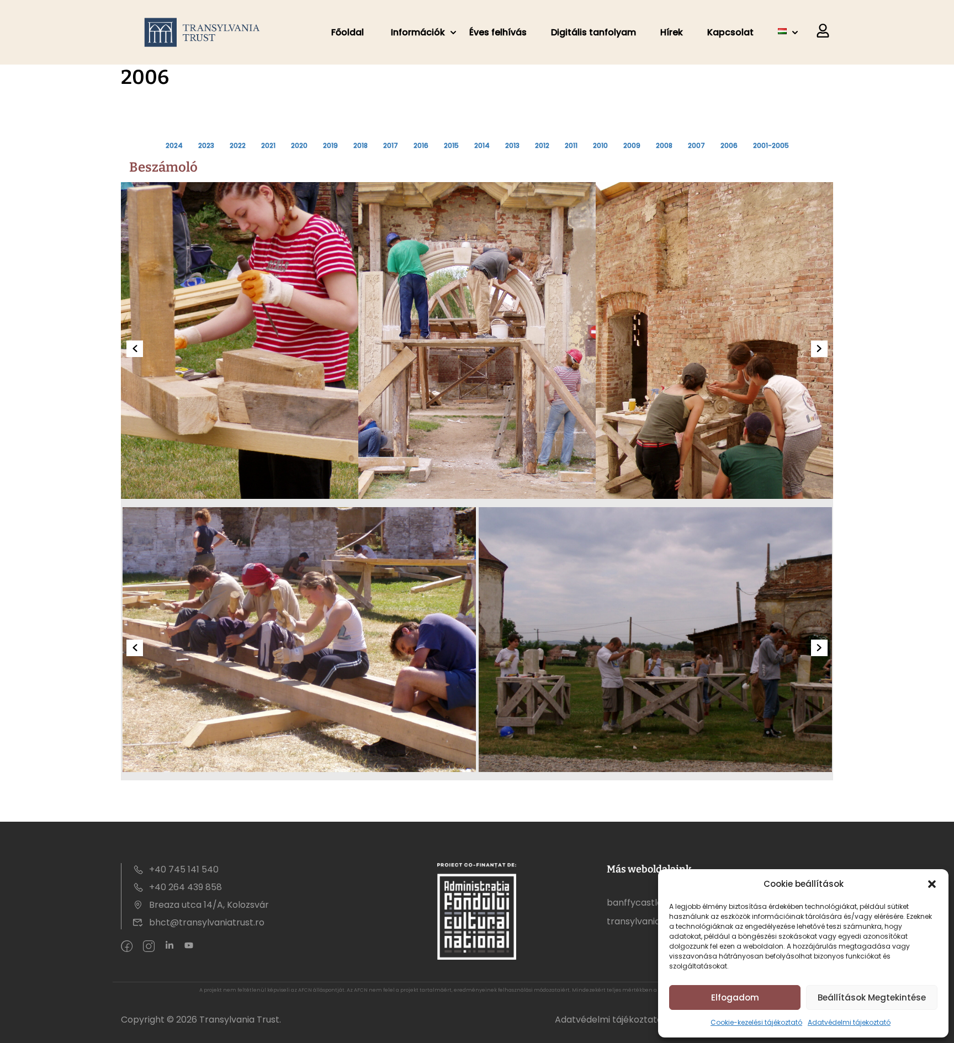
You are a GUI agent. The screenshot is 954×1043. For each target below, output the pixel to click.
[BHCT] (205, 32)
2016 (421, 145)
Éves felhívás (498, 32)
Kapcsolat (730, 32)
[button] (931, 884)
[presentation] (134, 348)
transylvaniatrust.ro (649, 921)
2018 (360, 145)
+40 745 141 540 (184, 869)
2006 (729, 145)
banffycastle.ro (640, 902)
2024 (174, 145)
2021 (268, 145)
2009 (631, 145)
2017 (390, 145)
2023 (206, 145)
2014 (482, 145)
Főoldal (347, 32)
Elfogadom (735, 997)
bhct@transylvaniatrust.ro (206, 922)
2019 (330, 145)
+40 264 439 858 (185, 887)
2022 (238, 145)
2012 (542, 145)
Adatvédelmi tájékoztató (608, 1019)
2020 (299, 145)
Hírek (671, 32)
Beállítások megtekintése (872, 997)
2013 (512, 145)
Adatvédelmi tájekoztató (849, 1022)
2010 (600, 145)
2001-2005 (771, 145)
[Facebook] (126, 947)
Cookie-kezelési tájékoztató (756, 1022)
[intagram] (149, 947)
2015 (451, 145)
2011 (571, 145)
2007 (696, 145)
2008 (664, 145)
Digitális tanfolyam (593, 32)
